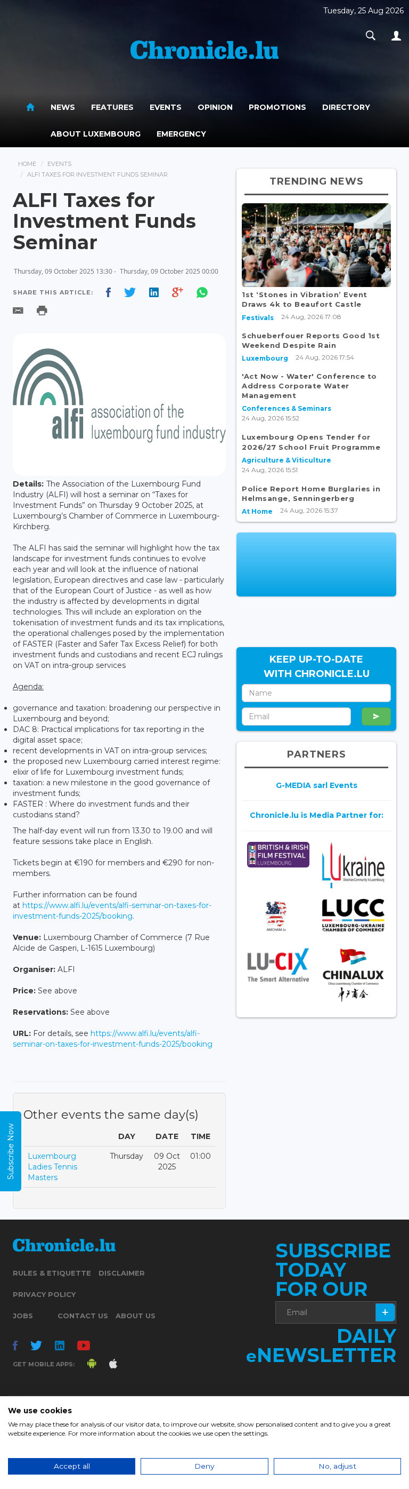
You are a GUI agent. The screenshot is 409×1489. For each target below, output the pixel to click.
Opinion (215, 107)
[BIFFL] (278, 854)
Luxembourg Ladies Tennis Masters (52, 1166)
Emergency (181, 134)
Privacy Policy (44, 1294)
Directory (346, 107)
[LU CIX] (278, 965)
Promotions (277, 107)
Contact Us (83, 1315)
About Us (136, 1315)
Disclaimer (122, 1273)
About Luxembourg (96, 134)
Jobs (23, 1315)
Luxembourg (265, 358)
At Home (257, 511)
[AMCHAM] (278, 916)
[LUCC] (353, 915)
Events (166, 107)
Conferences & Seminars (286, 408)
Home (27, 164)
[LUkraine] (353, 865)
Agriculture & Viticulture (286, 460)
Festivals (258, 318)
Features (112, 107)
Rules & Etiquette (52, 1273)
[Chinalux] (353, 975)
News (63, 107)
